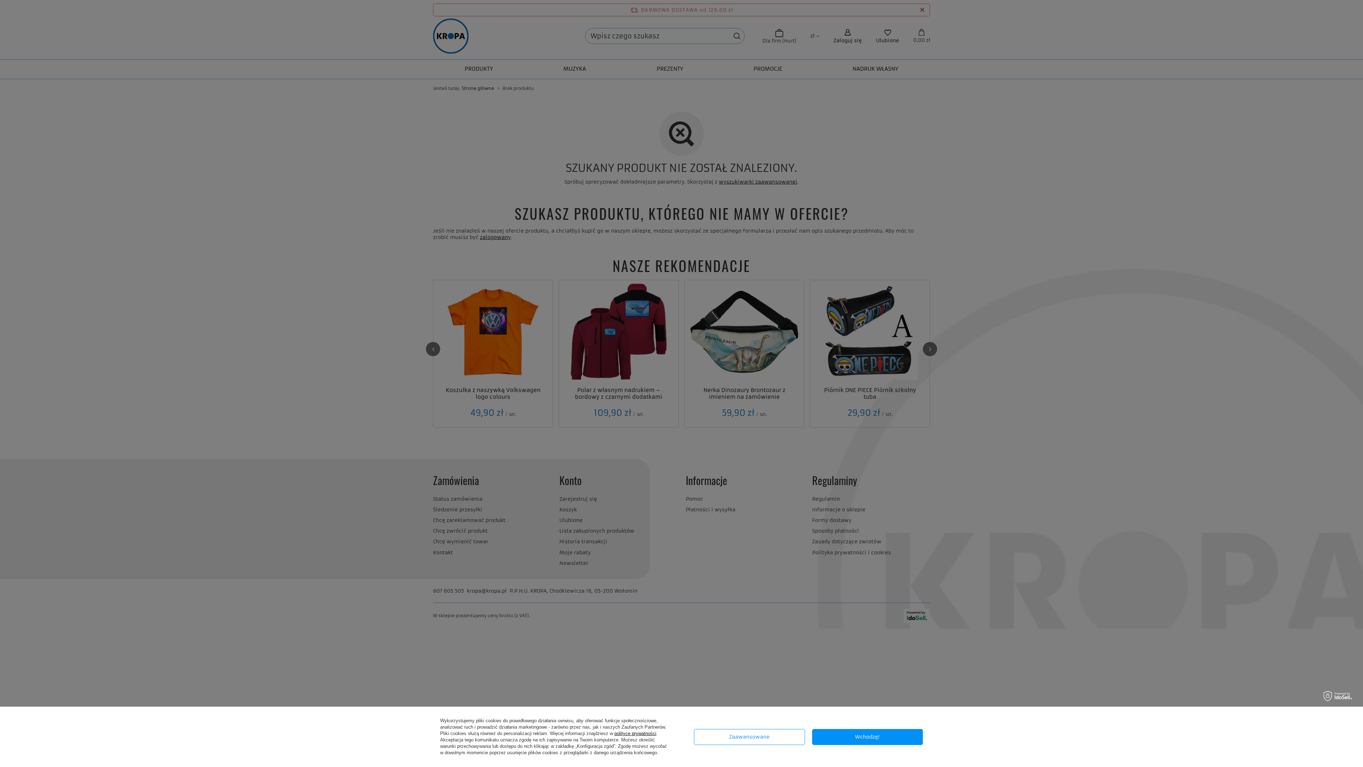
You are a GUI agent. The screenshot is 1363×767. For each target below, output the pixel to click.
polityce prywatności (635, 733)
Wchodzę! (867, 737)
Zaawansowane (749, 737)
